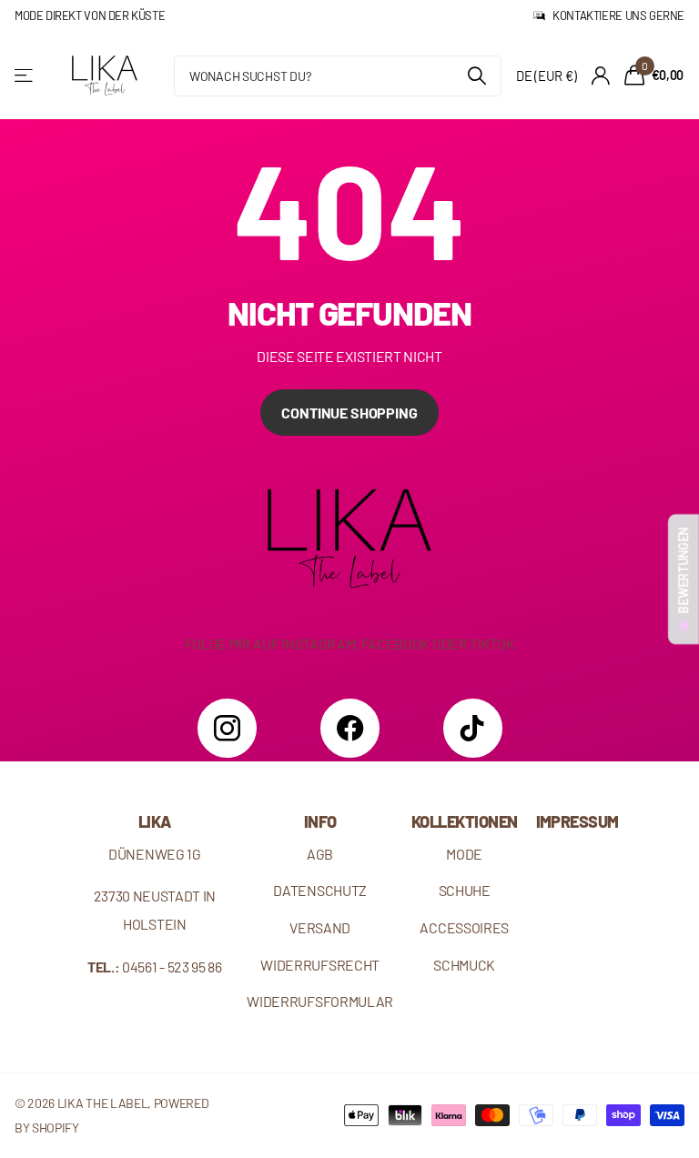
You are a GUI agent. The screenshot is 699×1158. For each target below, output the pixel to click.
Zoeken (476, 75)
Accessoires (464, 927)
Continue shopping (349, 412)
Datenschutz (320, 890)
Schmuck (464, 964)
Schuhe (465, 890)
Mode (464, 853)
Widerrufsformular (320, 1001)
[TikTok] (472, 728)
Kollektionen (464, 821)
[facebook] (350, 728)
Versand (319, 927)
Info (320, 821)
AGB (320, 853)
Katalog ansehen (25, 76)
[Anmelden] (600, 75)
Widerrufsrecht (320, 964)
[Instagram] (227, 728)
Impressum (577, 821)
